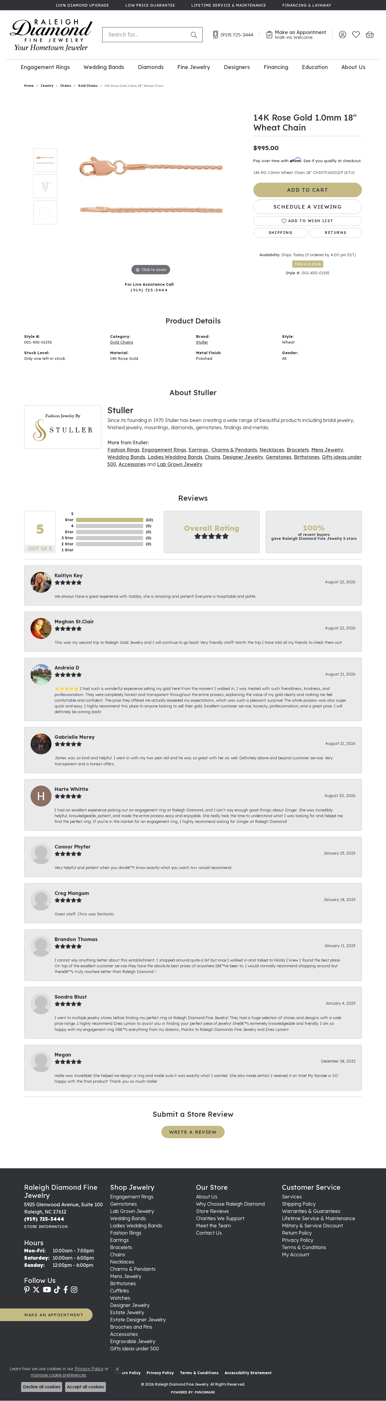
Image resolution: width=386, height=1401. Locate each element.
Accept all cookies (85, 1387)
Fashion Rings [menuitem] (125, 1233)
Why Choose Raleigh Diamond (230, 1204)
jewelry (46, 86)
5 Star (69, 517)
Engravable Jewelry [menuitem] (132, 1341)
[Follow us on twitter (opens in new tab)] (36, 1289)
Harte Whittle (71, 789)
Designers (237, 67)
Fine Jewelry (193, 67)
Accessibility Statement (248, 1373)
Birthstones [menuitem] (123, 1283)
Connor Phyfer (72, 847)
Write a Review (193, 1132)
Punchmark (205, 1392)
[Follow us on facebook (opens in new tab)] (65, 1289)
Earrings (198, 450)
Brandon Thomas (76, 939)
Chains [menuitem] (117, 1254)
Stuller (202, 342)
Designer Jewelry (243, 457)
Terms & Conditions (304, 1247)
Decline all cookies (41, 1387)
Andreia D (67, 668)
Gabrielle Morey (75, 737)
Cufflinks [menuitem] (119, 1291)
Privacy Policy (297, 1240)
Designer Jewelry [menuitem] (130, 1305)
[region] (150, 186)
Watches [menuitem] (120, 1298)
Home (29, 86)
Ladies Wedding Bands (174, 457)
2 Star (68, 544)
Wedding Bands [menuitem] (128, 1218)
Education (315, 67)
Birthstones (306, 457)
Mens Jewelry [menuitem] (125, 1276)
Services (292, 1197)
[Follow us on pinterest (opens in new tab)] (27, 1289)
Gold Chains (88, 86)
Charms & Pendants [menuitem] (133, 1269)
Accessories (132, 464)
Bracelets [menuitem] (121, 1247)
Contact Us (209, 1233)
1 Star (68, 550)
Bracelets (297, 450)
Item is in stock (308, 264)
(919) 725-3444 (149, 289)
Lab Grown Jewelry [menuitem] (132, 1211)
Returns (335, 232)
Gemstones (278, 457)
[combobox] (145, 34)
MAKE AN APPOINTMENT (53, 1314)
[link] (82, 5)
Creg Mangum (72, 893)
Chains (65, 86)
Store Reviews (212, 1211)
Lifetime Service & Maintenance (318, 1218)
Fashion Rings (123, 450)
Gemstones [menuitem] (123, 1204)
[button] (342, 35)
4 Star (69, 529)
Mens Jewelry (327, 450)
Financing (276, 67)
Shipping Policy (299, 1204)
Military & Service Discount (312, 1226)
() (149, 520)
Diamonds (151, 67)
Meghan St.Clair (74, 622)
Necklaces (271, 450)
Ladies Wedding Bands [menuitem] (136, 1226)
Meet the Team (213, 1226)
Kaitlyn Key (69, 575)
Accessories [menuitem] (124, 1334)
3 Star (68, 538)
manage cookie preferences (58, 1375)
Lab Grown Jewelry (179, 464)
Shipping (281, 232)
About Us (353, 67)
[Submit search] (195, 34)
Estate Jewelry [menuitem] (127, 1312)
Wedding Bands (104, 67)
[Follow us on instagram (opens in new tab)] (74, 1289)
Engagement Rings (45, 67)
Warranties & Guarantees (311, 1211)
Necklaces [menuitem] (122, 1262)
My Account (295, 1254)
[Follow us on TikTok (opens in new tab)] (57, 1289)
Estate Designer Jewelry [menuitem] (138, 1320)
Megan (63, 1055)
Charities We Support (220, 1218)
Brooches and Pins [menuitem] (131, 1327)
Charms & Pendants (234, 450)
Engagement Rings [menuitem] (131, 1197)
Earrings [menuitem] (119, 1240)
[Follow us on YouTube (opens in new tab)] (47, 1289)
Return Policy (297, 1233)
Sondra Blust (71, 997)
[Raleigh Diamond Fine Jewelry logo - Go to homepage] (51, 34)
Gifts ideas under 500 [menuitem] (134, 1349)
